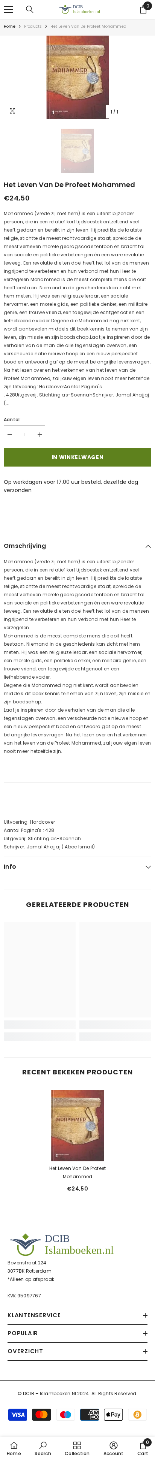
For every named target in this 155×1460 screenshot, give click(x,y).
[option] (77, 77)
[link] (40, 1024)
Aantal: (12, 419)
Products (33, 26)
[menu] (8, 9)
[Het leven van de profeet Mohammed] (78, 1125)
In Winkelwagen (78, 457)
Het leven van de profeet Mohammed (77, 1172)
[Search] (29, 9)
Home (9, 26)
